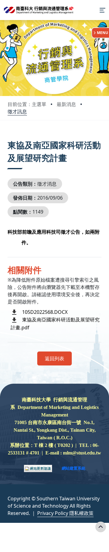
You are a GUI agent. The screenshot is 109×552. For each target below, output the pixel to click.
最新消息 (66, 104)
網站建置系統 (73, 468)
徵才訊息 (17, 111)
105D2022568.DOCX (45, 312)
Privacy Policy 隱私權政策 (65, 513)
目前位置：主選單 (27, 104)
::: (9, 137)
